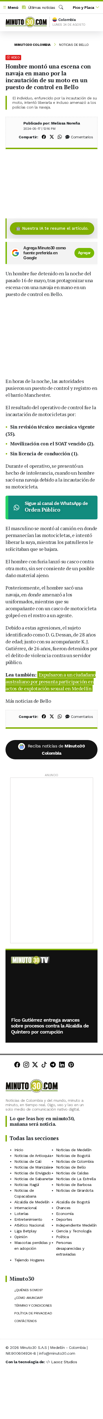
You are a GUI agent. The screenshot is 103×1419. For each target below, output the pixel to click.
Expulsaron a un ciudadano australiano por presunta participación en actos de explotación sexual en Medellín (50, 681)
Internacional (25, 1208)
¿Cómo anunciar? (28, 1298)
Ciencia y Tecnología (73, 1231)
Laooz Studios (64, 1362)
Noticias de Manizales (33, 1167)
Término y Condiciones (33, 1305)
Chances (63, 1208)
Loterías (21, 1213)
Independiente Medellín (76, 1225)
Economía (65, 1213)
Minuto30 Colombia (32, 45)
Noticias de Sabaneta (33, 1179)
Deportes (64, 1219)
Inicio (18, 1150)
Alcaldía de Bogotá (73, 1202)
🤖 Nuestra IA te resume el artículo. (52, 228)
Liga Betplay (25, 1231)
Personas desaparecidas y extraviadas (70, 1248)
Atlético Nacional (29, 1225)
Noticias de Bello (74, 45)
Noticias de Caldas (72, 1173)
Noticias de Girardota (74, 1190)
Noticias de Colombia (75, 1161)
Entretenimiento (28, 1219)
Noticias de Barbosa (73, 1184)
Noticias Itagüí (26, 1184)
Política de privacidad (33, 1313)
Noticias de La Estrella (76, 1179)
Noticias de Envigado (32, 1173)
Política (62, 1237)
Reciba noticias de (56, 749)
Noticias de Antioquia (32, 1155)
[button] (10, 7)
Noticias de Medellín (73, 1150)
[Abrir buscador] (61, 7)
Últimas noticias (41, 7)
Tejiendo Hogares (29, 1260)
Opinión (20, 1237)
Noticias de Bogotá (73, 1155)
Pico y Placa (83, 7)
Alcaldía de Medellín (31, 1202)
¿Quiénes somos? (28, 1290)
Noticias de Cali (27, 1161)
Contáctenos (25, 1321)
